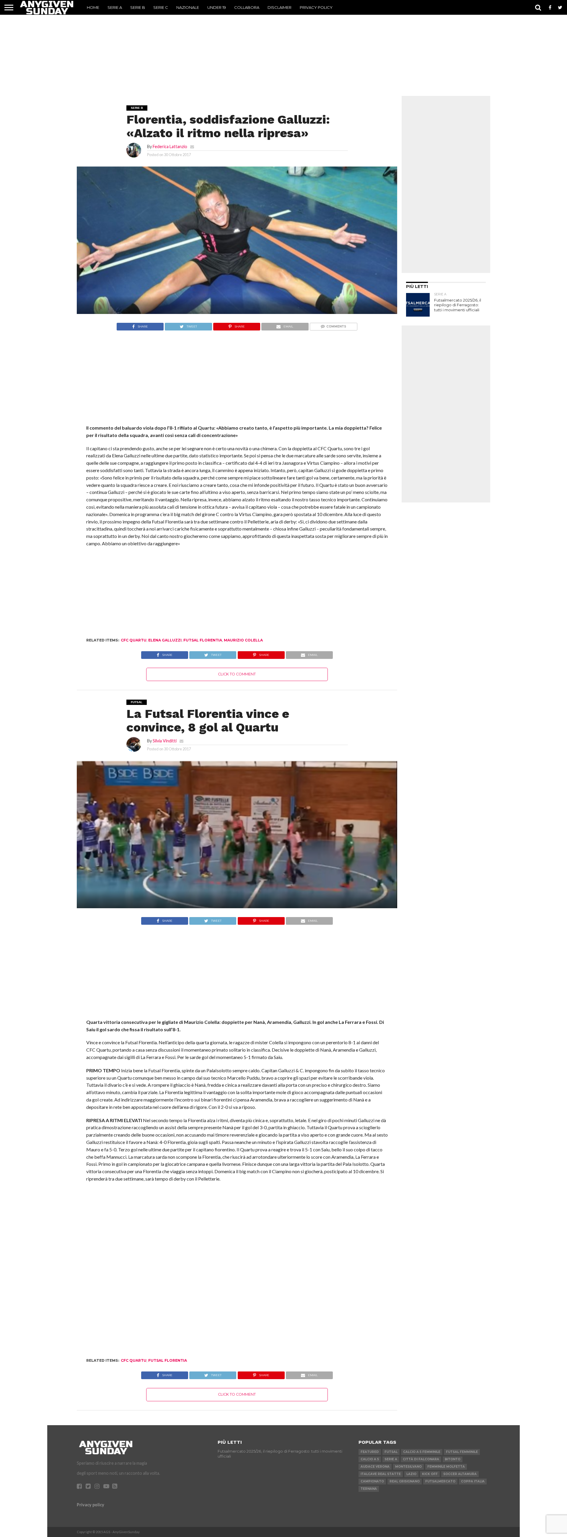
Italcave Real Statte (381, 1474)
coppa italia (473, 1481)
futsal (390, 1452)
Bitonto (452, 1459)
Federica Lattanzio (170, 146)
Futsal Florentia (202, 640)
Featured (370, 1452)
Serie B (137, 7)
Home (93, 7)
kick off (430, 1474)
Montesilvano (408, 1467)
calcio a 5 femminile (421, 1452)
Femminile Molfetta (446, 1467)
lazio (411, 1474)
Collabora (246, 7)
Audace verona (375, 1467)
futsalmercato (440, 1481)
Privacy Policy (316, 7)
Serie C (160, 7)
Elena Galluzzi (165, 640)
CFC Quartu (133, 640)
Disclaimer (279, 7)
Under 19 (216, 7)
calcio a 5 (370, 1459)
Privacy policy (90, 1504)
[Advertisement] (283, 52)
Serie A (114, 7)
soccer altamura (460, 1474)
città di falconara (421, 1459)
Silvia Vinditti (165, 740)
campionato (372, 1481)
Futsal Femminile (462, 1452)
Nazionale (187, 7)
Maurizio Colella (243, 640)
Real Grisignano (405, 1481)
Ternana (369, 1489)
